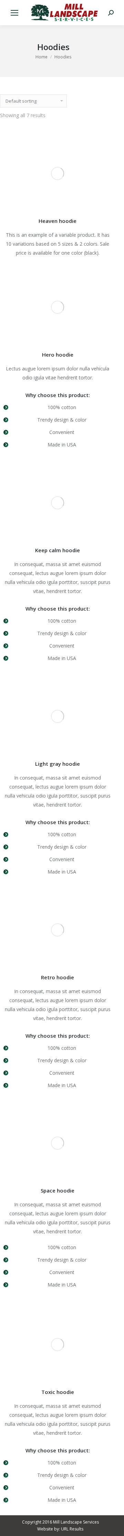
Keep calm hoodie (57, 550)
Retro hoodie (57, 977)
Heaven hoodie (57, 220)
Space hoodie (57, 1190)
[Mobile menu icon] (14, 13)
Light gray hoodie (57, 763)
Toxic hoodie (57, 1391)
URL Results (72, 1529)
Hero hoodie (57, 354)
